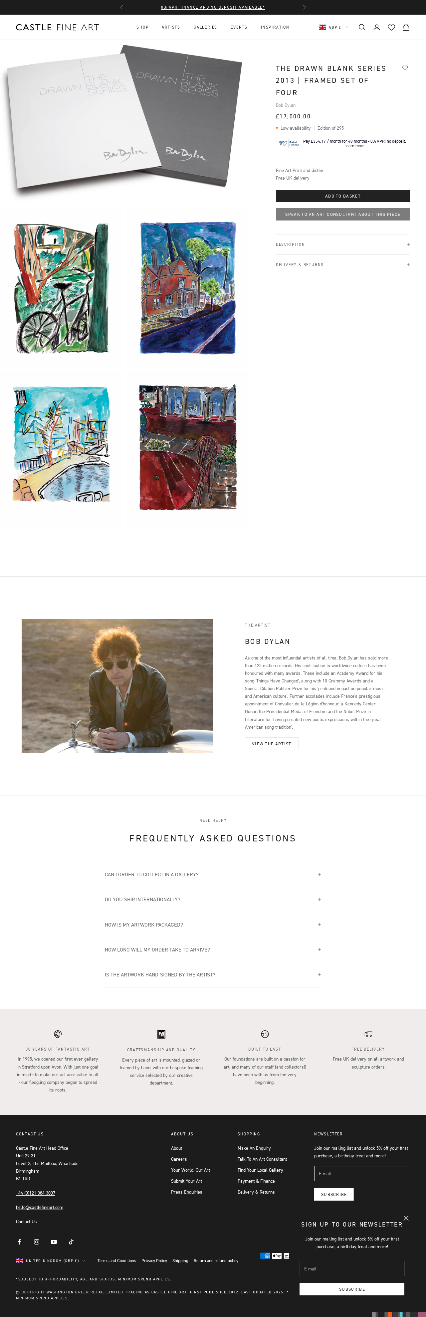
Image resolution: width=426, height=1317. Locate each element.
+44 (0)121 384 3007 (35, 1193)
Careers (179, 1159)
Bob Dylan (286, 105)
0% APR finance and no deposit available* (213, 7)
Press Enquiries (186, 1192)
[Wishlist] (405, 67)
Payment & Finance (256, 1181)
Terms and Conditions (117, 1260)
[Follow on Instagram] (36, 1242)
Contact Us (26, 1221)
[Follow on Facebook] (19, 1242)
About (176, 1148)
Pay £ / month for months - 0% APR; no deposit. (354, 143)
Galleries (205, 27)
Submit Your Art (186, 1181)
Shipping (180, 1260)
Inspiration (275, 27)
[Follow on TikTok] (71, 1242)
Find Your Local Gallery (260, 1170)
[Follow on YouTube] (54, 1242)
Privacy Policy (154, 1260)
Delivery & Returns (256, 1192)
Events (239, 27)
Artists (171, 27)
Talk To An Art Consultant (262, 1159)
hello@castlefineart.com (39, 1207)
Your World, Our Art (190, 1170)
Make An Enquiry (254, 1148)
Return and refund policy (216, 1260)
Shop (142, 27)
